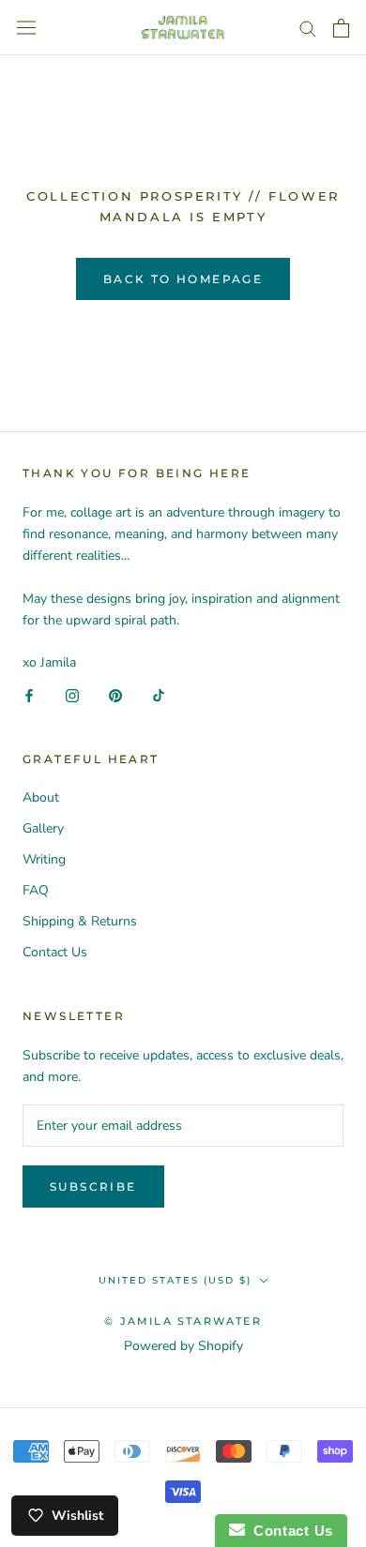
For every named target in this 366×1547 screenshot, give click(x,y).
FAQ (36, 890)
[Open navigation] (26, 28)
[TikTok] (158, 694)
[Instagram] (72, 694)
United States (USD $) (175, 1280)
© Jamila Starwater (183, 1321)
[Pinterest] (115, 694)
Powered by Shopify (183, 1346)
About (41, 797)
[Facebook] (29, 694)
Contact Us (55, 952)
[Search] (307, 28)
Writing (44, 859)
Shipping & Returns (80, 921)
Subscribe (93, 1186)
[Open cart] (341, 28)
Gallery (43, 828)
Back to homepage (183, 279)
